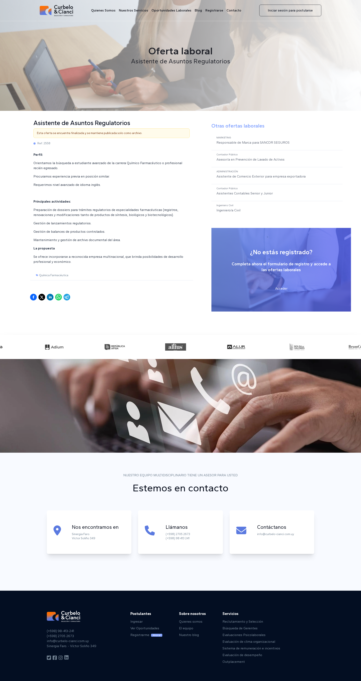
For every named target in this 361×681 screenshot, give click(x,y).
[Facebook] (55, 657)
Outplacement (233, 662)
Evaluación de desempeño (242, 655)
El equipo (186, 628)
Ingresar (136, 622)
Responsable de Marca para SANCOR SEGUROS (253, 142)
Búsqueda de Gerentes (240, 628)
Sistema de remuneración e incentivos (251, 648)
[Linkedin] (66, 657)
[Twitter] (49, 657)
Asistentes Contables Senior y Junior (244, 193)
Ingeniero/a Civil (228, 210)
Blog (198, 10)
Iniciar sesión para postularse (290, 10)
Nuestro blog (189, 635)
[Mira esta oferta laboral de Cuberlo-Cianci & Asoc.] (58, 297)
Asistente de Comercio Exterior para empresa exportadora (261, 176)
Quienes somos (190, 622)
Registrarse (214, 10)
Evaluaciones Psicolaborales (244, 635)
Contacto (233, 10)
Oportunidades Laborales (171, 10)
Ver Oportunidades (144, 628)
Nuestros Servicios (133, 10)
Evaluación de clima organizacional (248, 642)
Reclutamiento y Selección (242, 622)
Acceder (281, 288)
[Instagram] (60, 657)
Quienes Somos (103, 10)
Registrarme (145, 635)
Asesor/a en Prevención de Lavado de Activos (250, 159)
